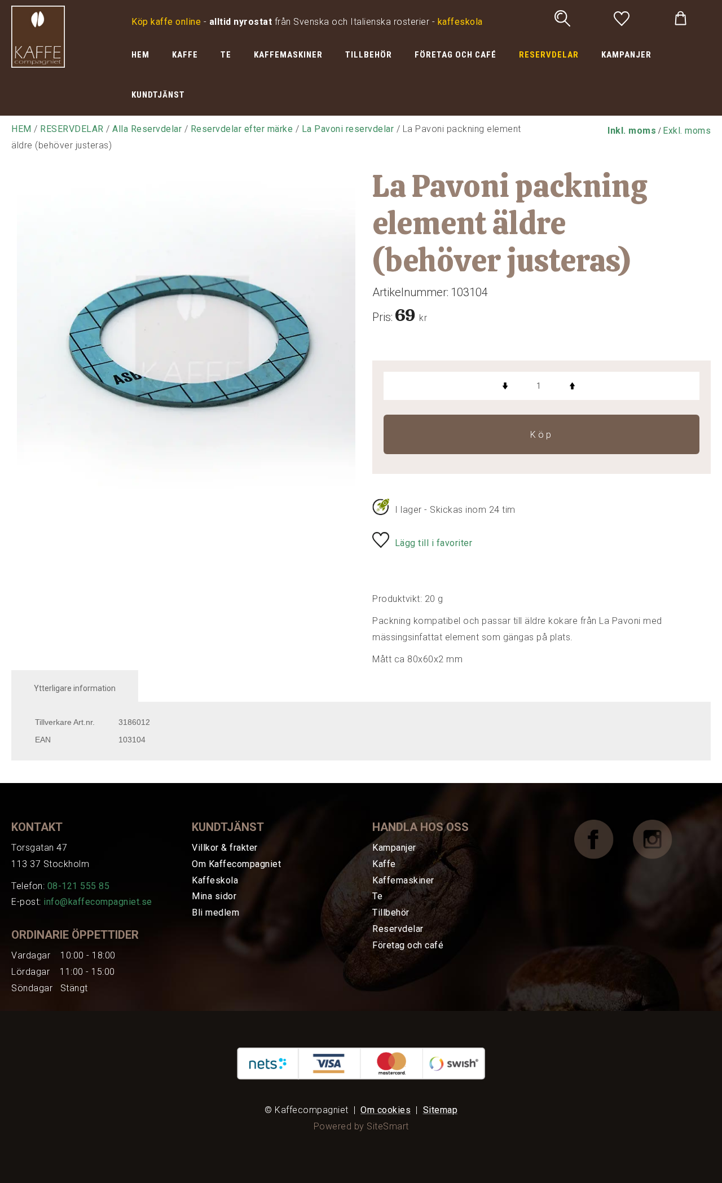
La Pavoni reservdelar (348, 129)
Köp (541, 434)
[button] (631, 130)
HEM (140, 55)
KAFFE (185, 55)
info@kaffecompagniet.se (97, 901)
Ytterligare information (75, 688)
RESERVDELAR (549, 55)
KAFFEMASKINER (288, 55)
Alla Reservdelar (147, 129)
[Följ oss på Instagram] (661, 838)
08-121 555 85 (78, 886)
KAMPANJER (626, 55)
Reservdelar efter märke (242, 129)
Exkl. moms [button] (687, 130)
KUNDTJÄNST (158, 95)
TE (226, 55)
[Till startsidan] (38, 36)
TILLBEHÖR (368, 55)
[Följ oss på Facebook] (602, 838)
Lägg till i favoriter (434, 543)
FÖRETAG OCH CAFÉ (455, 55)
